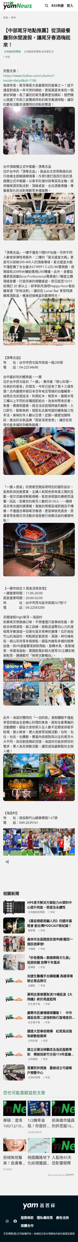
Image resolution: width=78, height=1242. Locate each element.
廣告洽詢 (62, 1217)
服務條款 (27, 1217)
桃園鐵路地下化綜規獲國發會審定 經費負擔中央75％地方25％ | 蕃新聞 (39, 1160)
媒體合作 (27, 1225)
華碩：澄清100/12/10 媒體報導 (12, 1123)
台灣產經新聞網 (12, 51)
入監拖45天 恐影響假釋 (61, 1160)
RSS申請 (57, 5)
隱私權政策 (45, 1217)
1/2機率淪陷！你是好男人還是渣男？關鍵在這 (39, 1123)
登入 (70, 5)
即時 (13, 17)
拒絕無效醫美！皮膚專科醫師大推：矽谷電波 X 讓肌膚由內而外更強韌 (14, 1160)
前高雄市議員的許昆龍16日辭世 (63, 1123)
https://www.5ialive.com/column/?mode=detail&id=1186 (28, 78)
